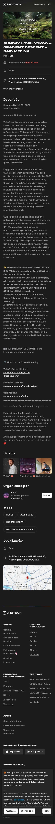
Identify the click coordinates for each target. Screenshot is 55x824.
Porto (33, 636)
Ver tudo (34, 654)
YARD (6, 681)
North (33, 645)
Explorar (38, 4)
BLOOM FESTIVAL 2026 (42, 683)
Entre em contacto (14, 725)
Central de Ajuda (12, 721)
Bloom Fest (9, 699)
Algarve (34, 650)
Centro (33, 641)
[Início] (12, 4)
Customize (26, 811)
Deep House (26, 515)
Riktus (6, 695)
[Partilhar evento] (49, 4)
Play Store (37, 751)
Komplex (8, 686)
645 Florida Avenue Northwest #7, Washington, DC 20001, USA (27, 558)
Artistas (7, 657)
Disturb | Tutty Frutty (15, 690)
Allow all (11, 811)
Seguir (46, 495)
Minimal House (14, 522)
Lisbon (33, 632)
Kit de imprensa (12, 645)
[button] (47, 495)
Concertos (9, 662)
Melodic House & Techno (20, 529)
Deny (47, 811)
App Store (15, 751)
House (9, 515)
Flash (11, 55)
